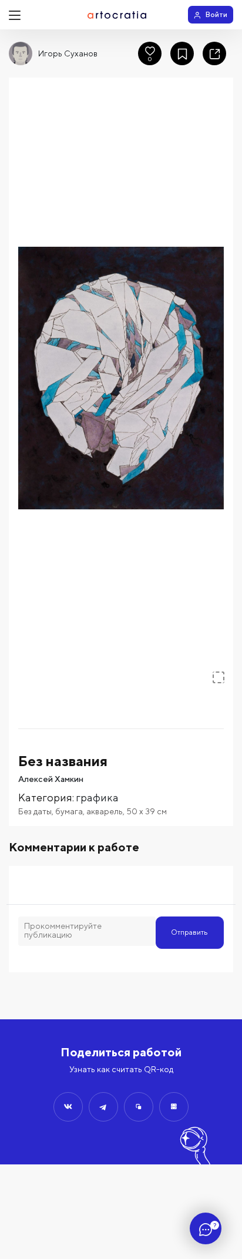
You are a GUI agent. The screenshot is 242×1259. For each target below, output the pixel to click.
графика (97, 797)
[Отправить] (68, 1107)
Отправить (189, 932)
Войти (216, 14)
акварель (104, 811)
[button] (121, 378)
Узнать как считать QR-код (121, 1069)
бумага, (70, 811)
